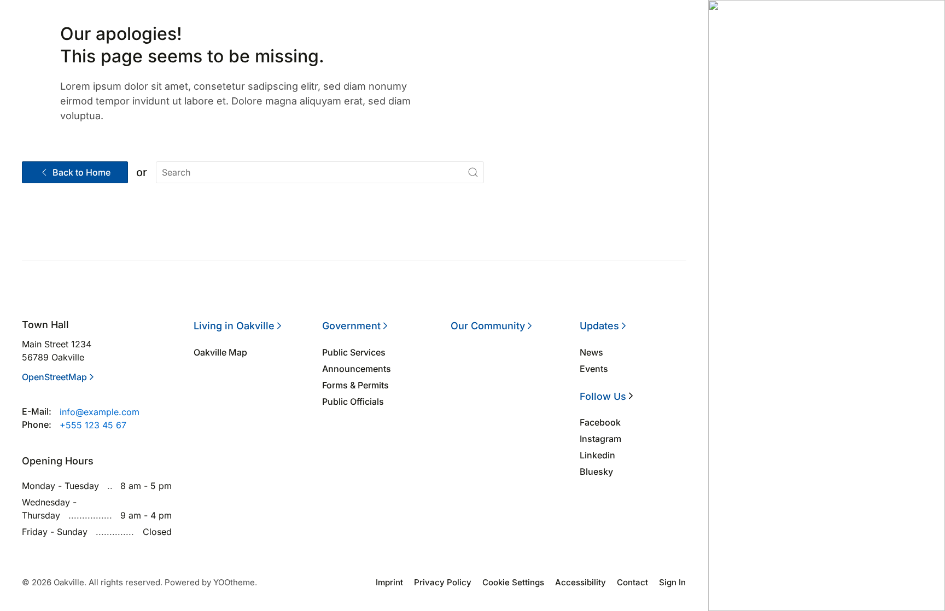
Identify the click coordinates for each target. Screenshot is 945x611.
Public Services (354, 352)
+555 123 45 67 (93, 425)
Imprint (389, 582)
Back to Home (81, 172)
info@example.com (99, 411)
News (591, 352)
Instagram (600, 438)
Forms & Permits (355, 385)
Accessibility (580, 582)
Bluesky (596, 471)
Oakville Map (220, 352)
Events (594, 368)
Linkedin (597, 455)
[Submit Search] (473, 172)
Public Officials (353, 401)
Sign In (672, 582)
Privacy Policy (442, 582)
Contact (632, 582)
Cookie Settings (513, 582)
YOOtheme (234, 582)
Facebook (600, 422)
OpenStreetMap (54, 376)
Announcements (356, 368)
